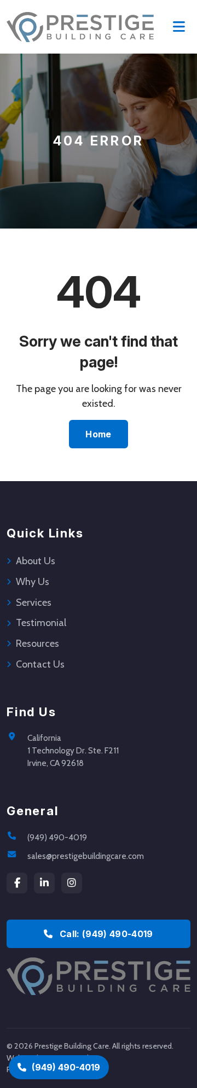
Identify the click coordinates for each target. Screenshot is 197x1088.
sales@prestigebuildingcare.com (85, 856)
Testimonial (41, 623)
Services (33, 602)
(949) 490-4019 (57, 837)
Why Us (32, 582)
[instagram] (71, 883)
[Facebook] (17, 883)
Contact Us (40, 664)
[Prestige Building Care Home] (80, 27)
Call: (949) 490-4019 (105, 933)
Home (98, 434)
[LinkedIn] (44, 883)
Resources (37, 643)
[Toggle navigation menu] (178, 27)
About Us (35, 561)
